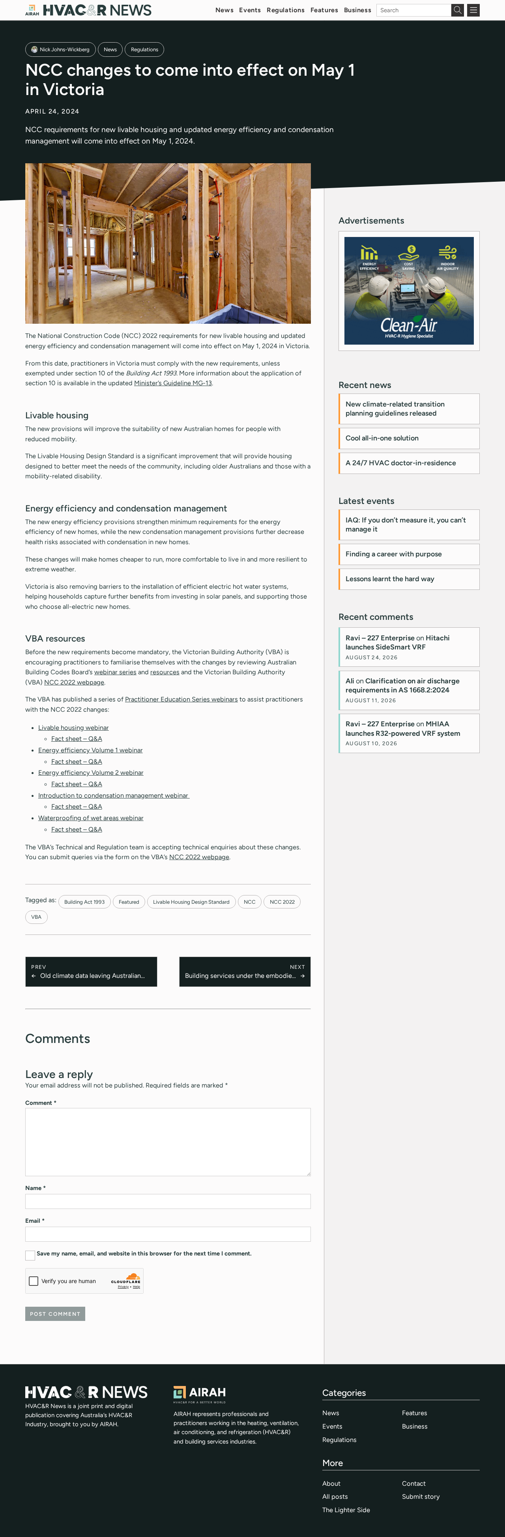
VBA (36, 917)
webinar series (115, 672)
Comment (40, 1102)
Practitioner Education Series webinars (181, 699)
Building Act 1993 (84, 902)
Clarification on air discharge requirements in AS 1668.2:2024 (403, 685)
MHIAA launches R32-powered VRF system (403, 728)
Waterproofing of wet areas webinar (91, 818)
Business (358, 10)
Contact (414, 1483)
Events (250, 10)
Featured (129, 902)
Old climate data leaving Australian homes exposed (90, 976)
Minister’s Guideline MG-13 (173, 383)
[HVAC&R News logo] (88, 10)
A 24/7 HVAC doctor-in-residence (401, 463)
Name (35, 1188)
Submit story (421, 1496)
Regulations (286, 10)
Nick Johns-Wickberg (65, 49)
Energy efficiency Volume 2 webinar (91, 772)
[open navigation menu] (473, 10)
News (224, 10)
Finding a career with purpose (394, 554)
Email (35, 1220)
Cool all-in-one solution (382, 438)
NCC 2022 (282, 902)
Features (324, 10)
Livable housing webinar (73, 727)
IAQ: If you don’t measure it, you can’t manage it (406, 524)
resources (165, 672)
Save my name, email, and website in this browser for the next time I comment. (144, 1253)
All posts (335, 1496)
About (331, 1483)
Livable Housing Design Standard (191, 902)
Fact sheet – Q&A (76, 738)
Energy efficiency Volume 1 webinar (90, 750)
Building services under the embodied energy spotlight (240, 976)
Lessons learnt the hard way (390, 579)
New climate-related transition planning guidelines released (395, 409)
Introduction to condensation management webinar (114, 795)
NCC (250, 902)
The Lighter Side (346, 1510)
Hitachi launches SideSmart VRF (398, 642)
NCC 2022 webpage (74, 682)
